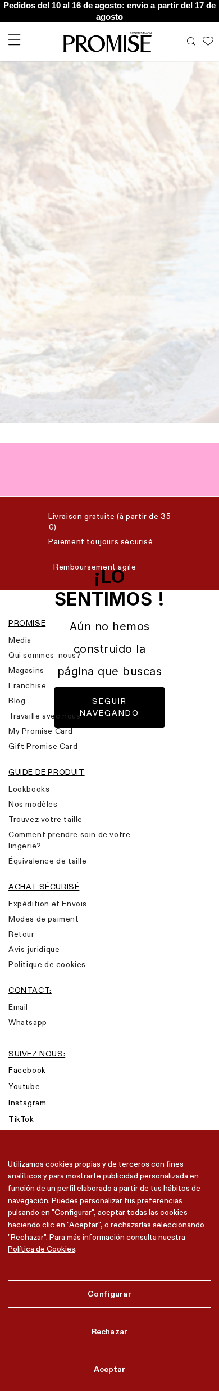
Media (19, 640)
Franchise (27, 685)
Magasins (26, 670)
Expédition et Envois (47, 903)
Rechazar (109, 1331)
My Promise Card (40, 731)
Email (18, 1007)
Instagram (27, 1103)
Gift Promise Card (42, 746)
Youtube (24, 1086)
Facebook (27, 1070)
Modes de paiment (43, 919)
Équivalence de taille (47, 861)
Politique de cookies (47, 964)
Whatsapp (27, 1022)
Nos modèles (33, 804)
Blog (16, 701)
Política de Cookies (41, 1249)
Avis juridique (34, 949)
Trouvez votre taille (45, 819)
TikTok (21, 1119)
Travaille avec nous (44, 716)
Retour (21, 934)
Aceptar (110, 1369)
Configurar (109, 1294)
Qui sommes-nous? (44, 655)
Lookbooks (28, 789)
